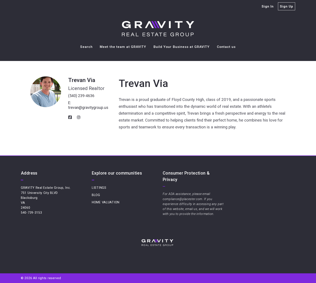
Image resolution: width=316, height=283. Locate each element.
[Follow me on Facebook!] (70, 117)
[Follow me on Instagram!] (79, 117)
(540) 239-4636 (81, 96)
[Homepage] (158, 28)
